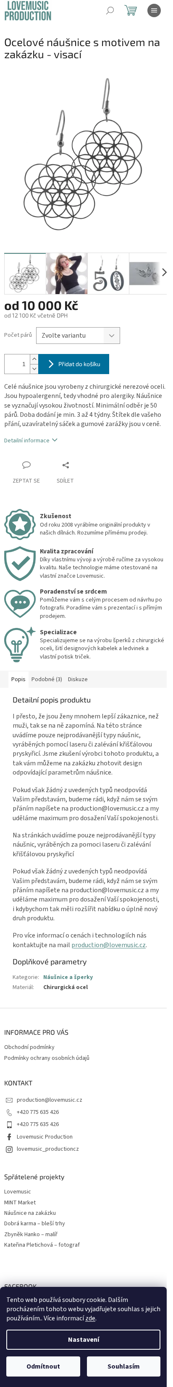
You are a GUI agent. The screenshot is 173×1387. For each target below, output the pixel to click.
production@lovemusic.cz (108, 945)
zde (90, 1318)
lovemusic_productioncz (48, 1149)
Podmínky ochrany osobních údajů (46, 1058)
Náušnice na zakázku (30, 1213)
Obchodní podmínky (29, 1047)
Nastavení (83, 1339)
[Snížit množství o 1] (34, 369)
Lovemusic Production (45, 1137)
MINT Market (20, 1203)
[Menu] (154, 10)
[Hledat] (110, 10)
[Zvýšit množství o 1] (34, 359)
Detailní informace (27, 441)
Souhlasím (123, 1366)
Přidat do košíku (79, 363)
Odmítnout (43, 1366)
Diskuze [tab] (78, 679)
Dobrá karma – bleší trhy (34, 1224)
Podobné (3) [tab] (46, 679)
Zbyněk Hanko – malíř (31, 1235)
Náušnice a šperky (68, 977)
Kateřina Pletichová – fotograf (42, 1245)
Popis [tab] (18, 679)
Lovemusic (17, 1192)
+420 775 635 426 (38, 1112)
